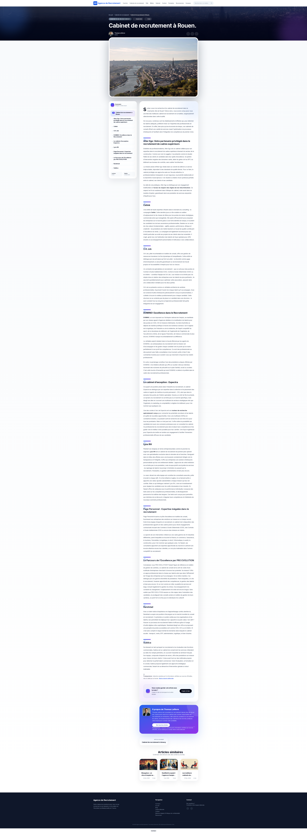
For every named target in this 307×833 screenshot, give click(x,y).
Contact (157, 811)
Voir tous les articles (162, 725)
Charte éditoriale (159, 809)
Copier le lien (186, 691)
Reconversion (180, 3)
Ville (147, 3)
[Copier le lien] (196, 34)
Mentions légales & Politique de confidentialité (167, 813)
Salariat (158, 3)
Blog (156, 807)
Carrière (125, 3)
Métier (152, 3)
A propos (157, 803)
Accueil (111, 15)
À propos (188, 3)
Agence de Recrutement (107, 3)
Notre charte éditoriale (166, 678)
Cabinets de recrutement (137, 3)
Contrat (164, 3)
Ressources (158, 815)
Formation (171, 3)
